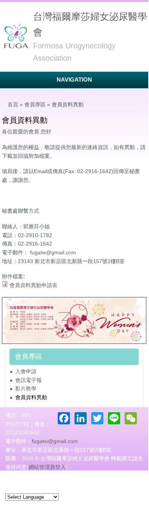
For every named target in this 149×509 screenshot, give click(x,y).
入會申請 (25, 371)
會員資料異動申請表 (33, 285)
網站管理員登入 (47, 467)
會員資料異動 (31, 397)
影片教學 (25, 388)
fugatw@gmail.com (53, 252)
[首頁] (15, 36)
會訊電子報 (28, 380)
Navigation (74, 79)
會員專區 (35, 104)
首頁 (13, 104)
